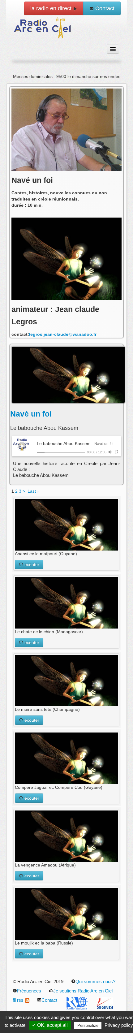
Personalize (87, 1025)
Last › (33, 491)
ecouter (31, 564)
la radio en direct (51, 8)
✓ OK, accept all (50, 1025)
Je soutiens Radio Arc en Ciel (83, 990)
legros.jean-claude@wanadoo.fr (63, 334)
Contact (104, 8)
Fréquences (29, 990)
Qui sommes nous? (95, 981)
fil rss (18, 1000)
